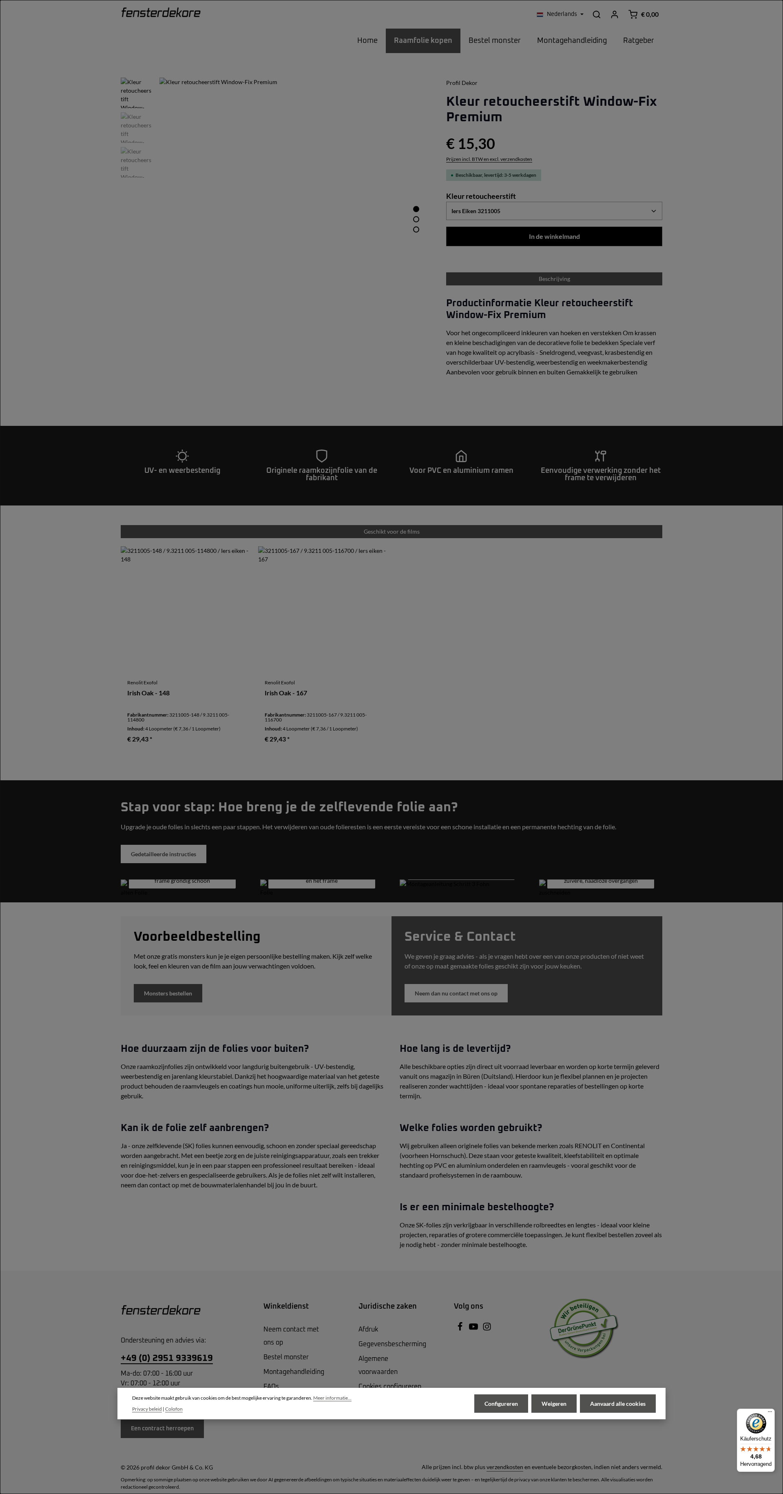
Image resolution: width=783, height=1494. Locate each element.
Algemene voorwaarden (378, 1365)
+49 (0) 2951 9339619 (167, 1358)
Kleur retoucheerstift (481, 195)
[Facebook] (461, 1329)
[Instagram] (486, 1329)
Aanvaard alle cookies (618, 1403)
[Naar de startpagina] (161, 14)
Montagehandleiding (293, 1372)
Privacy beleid (147, 1409)
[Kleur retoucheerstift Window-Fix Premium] (294, 212)
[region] (275, 212)
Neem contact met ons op (291, 1336)
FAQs (271, 1386)
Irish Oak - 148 (148, 693)
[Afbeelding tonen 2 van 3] (416, 219)
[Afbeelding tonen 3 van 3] (416, 229)
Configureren (501, 1403)
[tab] (554, 278)
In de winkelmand (554, 236)
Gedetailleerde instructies (163, 854)
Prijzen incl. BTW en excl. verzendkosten (489, 159)
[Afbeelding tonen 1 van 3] (416, 209)
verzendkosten (505, 1466)
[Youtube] (474, 1329)
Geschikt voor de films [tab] (392, 531)
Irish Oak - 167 (286, 693)
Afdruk (368, 1329)
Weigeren (554, 1403)
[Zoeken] (596, 14)
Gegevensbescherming (392, 1344)
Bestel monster (286, 1357)
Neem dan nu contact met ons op (456, 993)
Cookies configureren (389, 1386)
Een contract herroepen (162, 1429)
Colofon (174, 1409)
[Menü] (770, 1413)
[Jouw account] (614, 14)
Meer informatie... (332, 1398)
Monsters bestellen (168, 993)
